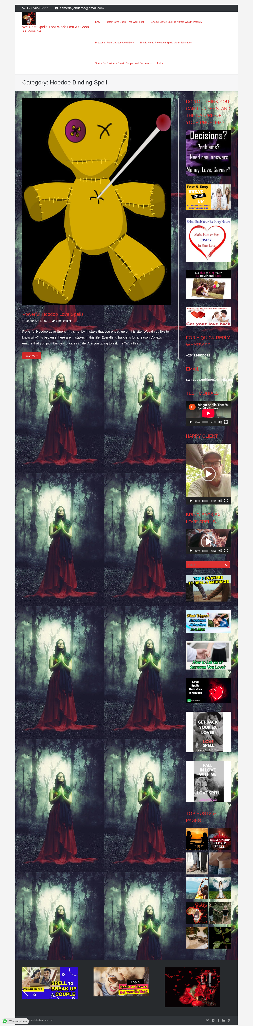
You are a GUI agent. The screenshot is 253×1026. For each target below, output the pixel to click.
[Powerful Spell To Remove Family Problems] (197, 840)
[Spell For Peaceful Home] (197, 939)
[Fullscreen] (226, 422)
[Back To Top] (243, 1017)
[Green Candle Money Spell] (197, 914)
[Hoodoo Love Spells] (220, 889)
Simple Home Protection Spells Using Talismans (166, 42)
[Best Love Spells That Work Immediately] (197, 889)
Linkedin (223, 1020)
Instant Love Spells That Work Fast (125, 22)
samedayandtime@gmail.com (82, 8)
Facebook (218, 1020)
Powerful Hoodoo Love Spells (53, 314)
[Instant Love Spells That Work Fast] (220, 840)
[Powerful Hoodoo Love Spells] (96, 201)
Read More (31, 355)
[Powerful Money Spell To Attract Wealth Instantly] (197, 864)
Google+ (229, 1020)
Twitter (207, 1020)
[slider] (205, 501)
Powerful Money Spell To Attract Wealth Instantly (176, 22)
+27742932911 (37, 8)
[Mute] (220, 422)
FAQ (97, 22)
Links (160, 63)
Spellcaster (63, 320)
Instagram (213, 1020)
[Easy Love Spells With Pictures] (220, 939)
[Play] (191, 422)
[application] (208, 413)
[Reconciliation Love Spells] (220, 864)
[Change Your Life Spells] (220, 914)
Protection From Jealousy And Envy (114, 42)
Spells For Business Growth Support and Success (122, 63)
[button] (208, 474)
